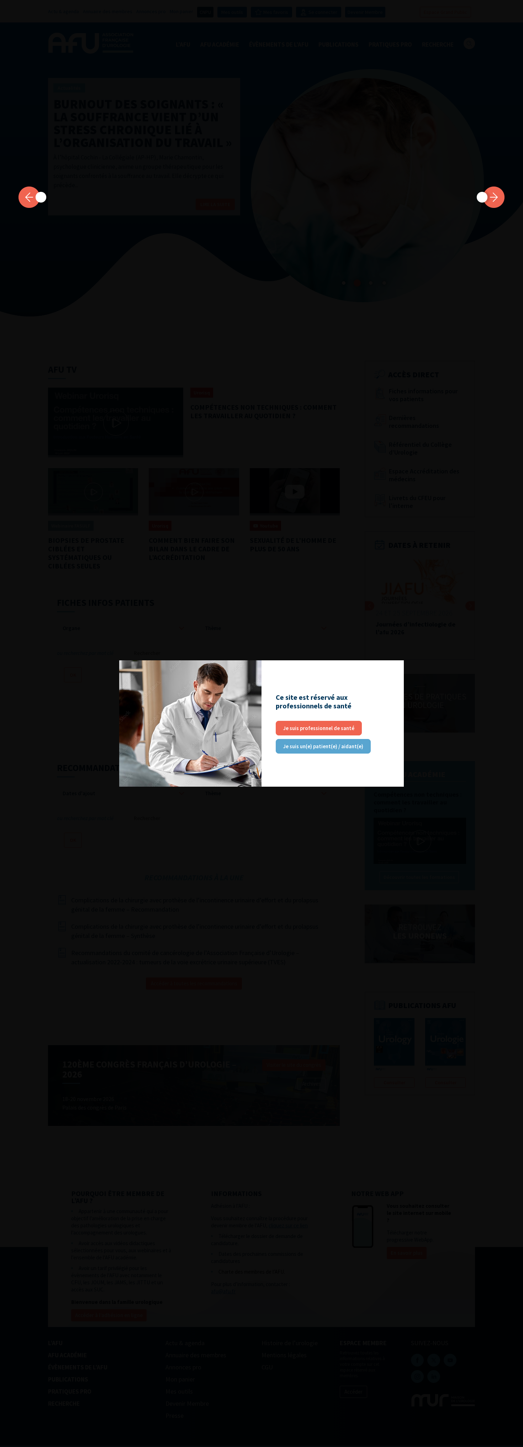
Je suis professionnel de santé (318, 728)
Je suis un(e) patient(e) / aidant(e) (323, 746)
